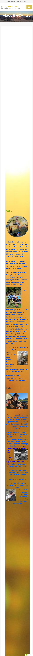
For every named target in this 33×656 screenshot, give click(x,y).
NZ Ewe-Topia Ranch (9, 6)
